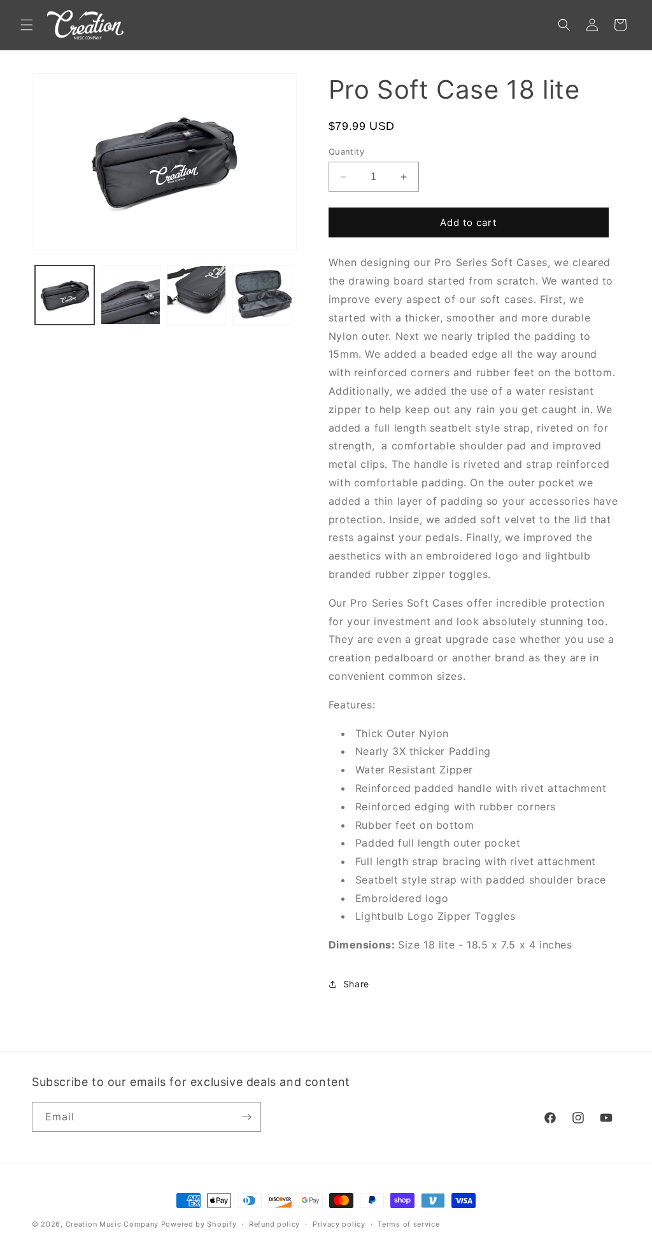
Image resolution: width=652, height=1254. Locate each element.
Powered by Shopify (199, 1224)
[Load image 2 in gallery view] (130, 295)
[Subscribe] (246, 1117)
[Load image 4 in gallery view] (262, 295)
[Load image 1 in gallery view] (64, 295)
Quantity (346, 151)
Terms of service (408, 1224)
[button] (27, 25)
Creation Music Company (112, 1224)
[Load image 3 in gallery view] (196, 295)
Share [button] (356, 983)
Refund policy (274, 1224)
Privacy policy (339, 1224)
